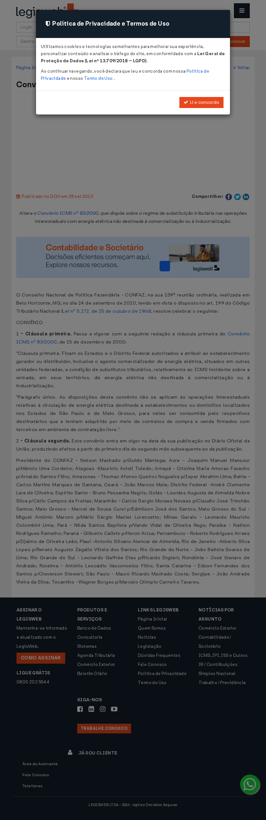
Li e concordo (203, 102)
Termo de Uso (99, 78)
